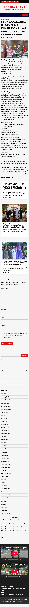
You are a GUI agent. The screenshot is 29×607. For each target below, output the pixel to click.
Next (27, 371)
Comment (5, 288)
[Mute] (23, 559)
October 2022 (5, 437)
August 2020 (4, 498)
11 (23, 381)
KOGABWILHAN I (14, 7)
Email (3, 318)
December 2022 (5, 430)
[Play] (3, 559)
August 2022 (4, 440)
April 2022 (4, 452)
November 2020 (5, 489)
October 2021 (5, 470)
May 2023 (4, 418)
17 (15, 384)
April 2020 (4, 510)
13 (7, 384)
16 (13, 384)
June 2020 (4, 504)
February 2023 (5, 427)
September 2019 (6, 513)
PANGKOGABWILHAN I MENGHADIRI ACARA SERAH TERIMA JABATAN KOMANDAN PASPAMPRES (15, 262)
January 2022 (5, 461)
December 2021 (5, 464)
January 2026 (5, 397)
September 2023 (6, 409)
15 (11, 384)
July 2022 (3, 443)
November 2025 (6, 400)
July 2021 (3, 479)
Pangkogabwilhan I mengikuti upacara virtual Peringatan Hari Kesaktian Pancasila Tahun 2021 (13, 225)
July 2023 (3, 415)
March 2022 (4, 455)
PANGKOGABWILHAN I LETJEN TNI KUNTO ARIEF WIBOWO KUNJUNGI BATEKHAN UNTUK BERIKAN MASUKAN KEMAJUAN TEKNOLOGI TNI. (14, 186)
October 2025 (5, 403)
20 (22, 384)
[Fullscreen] (26, 559)
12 (26, 381)
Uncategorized (5, 19)
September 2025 (6, 406)
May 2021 (3, 482)
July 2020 (3, 501)
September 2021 (6, 473)
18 (17, 384)
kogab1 (3, 37)
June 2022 (4, 446)
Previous (3, 371)
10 (21, 381)
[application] (14, 553)
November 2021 (5, 467)
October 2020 (5, 492)
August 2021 (4, 476)
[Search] (20, 15)
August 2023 (4, 412)
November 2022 (5, 434)
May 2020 (4, 507)
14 (9, 384)
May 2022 (4, 449)
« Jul (2, 537)
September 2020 (6, 495)
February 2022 (5, 458)
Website (3, 325)
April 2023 (4, 421)
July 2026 (3, 394)
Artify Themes (17, 601)
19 (19, 384)
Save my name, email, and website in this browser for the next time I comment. (15, 335)
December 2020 (6, 486)
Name (3, 310)
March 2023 (4, 424)
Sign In (25, 15)
